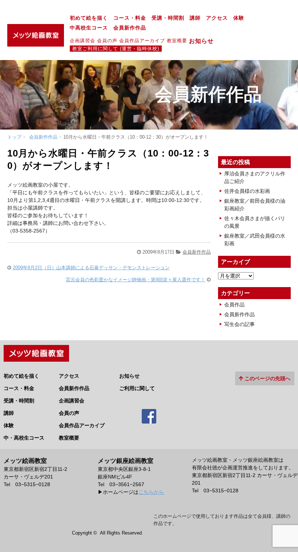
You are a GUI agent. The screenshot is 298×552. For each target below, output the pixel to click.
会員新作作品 (129, 28)
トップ (14, 137)
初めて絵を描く (89, 18)
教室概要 (177, 40)
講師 (195, 18)
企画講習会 (82, 40)
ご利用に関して (137, 388)
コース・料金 (129, 18)
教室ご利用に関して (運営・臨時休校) (115, 48)
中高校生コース (89, 28)
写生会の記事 (239, 324)
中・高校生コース (24, 438)
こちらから (151, 492)
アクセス (217, 18)
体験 (238, 18)
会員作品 (234, 304)
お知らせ (204, 40)
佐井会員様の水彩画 (247, 191)
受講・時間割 (168, 18)
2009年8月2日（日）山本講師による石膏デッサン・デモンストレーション (91, 267)
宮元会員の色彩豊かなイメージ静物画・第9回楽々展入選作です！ (135, 279)
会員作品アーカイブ (142, 40)
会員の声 (107, 40)
